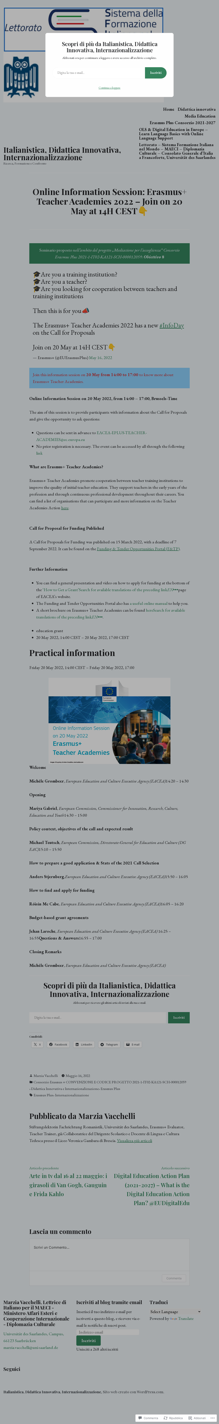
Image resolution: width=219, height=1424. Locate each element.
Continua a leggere (109, 88)
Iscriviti (155, 72)
